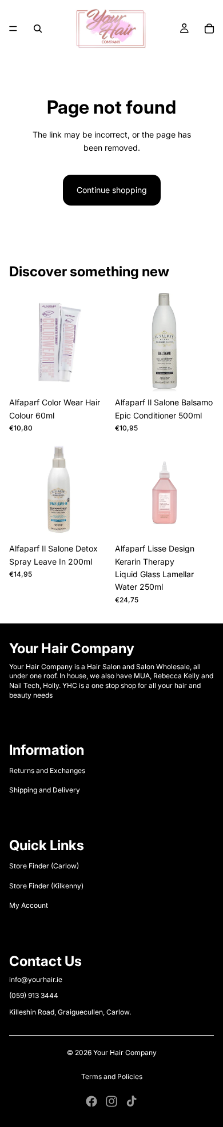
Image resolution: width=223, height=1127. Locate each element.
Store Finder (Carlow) (44, 866)
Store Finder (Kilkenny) (46, 886)
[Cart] (209, 28)
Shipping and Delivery (44, 790)
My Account (28, 905)
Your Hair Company (125, 1052)
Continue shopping (112, 190)
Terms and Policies (111, 1076)
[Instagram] (111, 1101)
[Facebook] (91, 1101)
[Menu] (13, 28)
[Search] (37, 28)
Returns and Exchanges (47, 770)
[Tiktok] (131, 1101)
